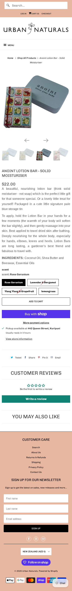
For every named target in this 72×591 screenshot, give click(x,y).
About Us (36, 452)
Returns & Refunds (36, 457)
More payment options (36, 322)
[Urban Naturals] (36, 30)
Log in (23, 14)
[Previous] (26, 140)
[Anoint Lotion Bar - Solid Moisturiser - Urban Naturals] (36, 102)
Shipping (36, 462)
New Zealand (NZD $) (34, 551)
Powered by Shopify (48, 571)
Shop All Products (27, 58)
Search (36, 447)
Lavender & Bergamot (43, 281)
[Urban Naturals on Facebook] (28, 538)
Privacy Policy (36, 467)
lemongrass (48, 290)
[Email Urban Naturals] (43, 538)
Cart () (35, 14)
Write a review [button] (36, 399)
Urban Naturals (30, 571)
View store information (19, 338)
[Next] (46, 140)
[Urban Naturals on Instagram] (36, 538)
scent (5, 269)
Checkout (46, 14)
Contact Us (36, 472)
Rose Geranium (13, 281)
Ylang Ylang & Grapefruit (19, 290)
